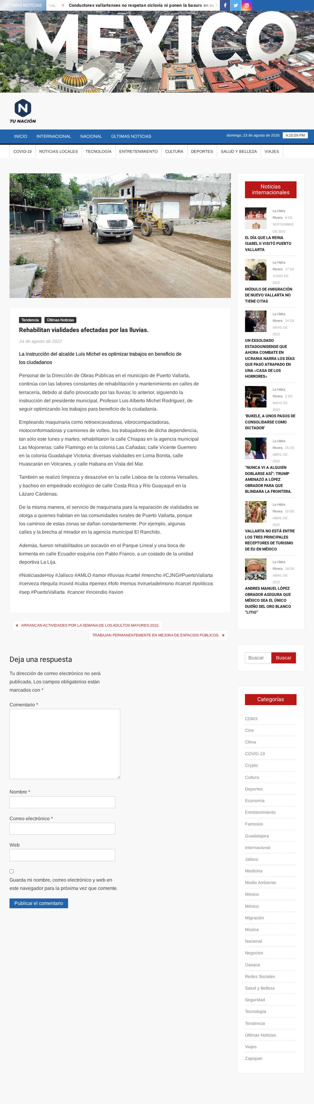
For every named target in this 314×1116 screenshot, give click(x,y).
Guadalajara (257, 835)
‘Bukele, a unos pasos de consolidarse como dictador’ (270, 422)
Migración (254, 917)
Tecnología (99, 151)
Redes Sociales (260, 976)
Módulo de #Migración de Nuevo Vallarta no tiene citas (268, 295)
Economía (255, 800)
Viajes (272, 151)
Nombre (20, 791)
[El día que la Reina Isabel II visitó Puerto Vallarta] (255, 217)
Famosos (254, 823)
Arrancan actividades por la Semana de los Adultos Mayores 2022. (90, 625)
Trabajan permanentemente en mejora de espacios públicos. (155, 635)
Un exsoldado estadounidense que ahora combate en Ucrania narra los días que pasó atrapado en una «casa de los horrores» (270, 358)
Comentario (24, 704)
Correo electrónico (31, 818)
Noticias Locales (58, 151)
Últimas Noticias (131, 136)
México (252, 906)
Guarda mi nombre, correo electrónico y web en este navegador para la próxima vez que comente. (64, 884)
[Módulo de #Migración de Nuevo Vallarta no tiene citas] (255, 269)
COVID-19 (22, 151)
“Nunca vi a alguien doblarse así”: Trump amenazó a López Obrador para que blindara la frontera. (268, 479)
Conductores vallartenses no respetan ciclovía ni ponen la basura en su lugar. (133, 5)
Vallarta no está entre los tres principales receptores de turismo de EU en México (270, 540)
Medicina (253, 870)
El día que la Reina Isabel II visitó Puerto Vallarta (268, 244)
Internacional (53, 136)
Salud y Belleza (239, 151)
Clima (250, 741)
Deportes (202, 151)
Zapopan (253, 1058)
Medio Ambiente (260, 882)
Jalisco (251, 859)
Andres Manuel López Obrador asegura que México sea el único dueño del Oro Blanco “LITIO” (268, 600)
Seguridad (255, 999)
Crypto (251, 765)
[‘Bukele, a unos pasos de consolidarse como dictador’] (255, 396)
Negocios (254, 952)
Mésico (252, 894)
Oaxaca (252, 964)
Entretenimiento (138, 151)
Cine (249, 730)
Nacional (91, 136)
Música (252, 929)
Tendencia (30, 320)
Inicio (20, 136)
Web (15, 845)
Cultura (174, 151)
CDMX (251, 718)
